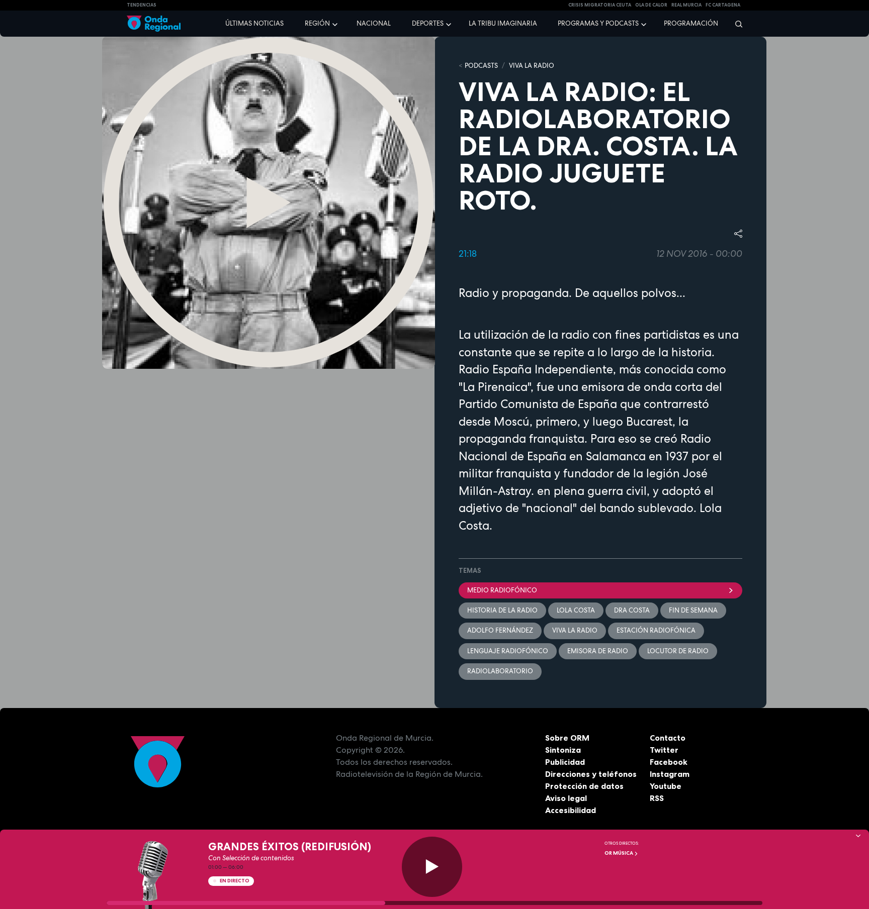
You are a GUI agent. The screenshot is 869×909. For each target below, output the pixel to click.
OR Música (619, 853)
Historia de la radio (502, 610)
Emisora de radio (597, 651)
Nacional (374, 23)
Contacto (667, 738)
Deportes (428, 23)
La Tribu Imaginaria (503, 23)
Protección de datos (584, 786)
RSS (657, 798)
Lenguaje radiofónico (507, 651)
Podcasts (481, 65)
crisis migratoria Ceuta (599, 5)
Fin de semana (693, 610)
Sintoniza (563, 750)
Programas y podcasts (598, 23)
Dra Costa (632, 610)
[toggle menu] (336, 23)
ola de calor (651, 5)
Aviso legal (566, 798)
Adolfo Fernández (500, 630)
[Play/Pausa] (432, 867)
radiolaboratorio (500, 671)
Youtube (665, 786)
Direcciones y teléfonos (591, 774)
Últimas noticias (254, 23)
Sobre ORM (567, 738)
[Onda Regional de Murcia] (154, 24)
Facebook (668, 762)
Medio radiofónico (502, 590)
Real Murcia (686, 5)
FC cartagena (723, 5)
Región (317, 23)
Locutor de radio (678, 651)
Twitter (664, 750)
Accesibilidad (570, 810)
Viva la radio (574, 630)
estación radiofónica (656, 630)
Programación (691, 23)
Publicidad (565, 762)
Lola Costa (576, 610)
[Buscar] (735, 24)
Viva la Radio (531, 65)
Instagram (669, 774)
